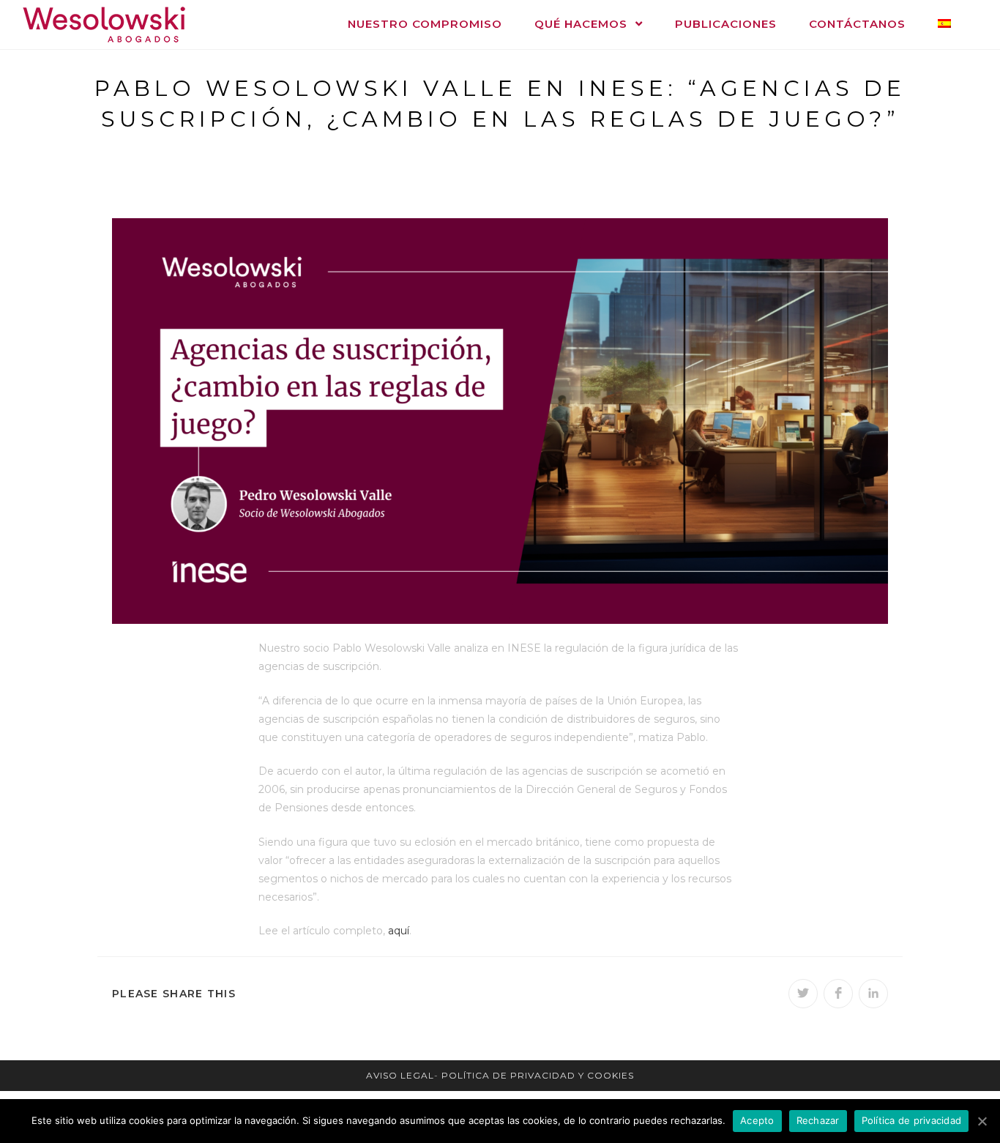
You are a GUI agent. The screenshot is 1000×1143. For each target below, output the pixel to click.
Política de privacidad (912, 1120)
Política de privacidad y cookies (537, 1075)
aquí (398, 930)
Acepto (757, 1120)
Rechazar (818, 1120)
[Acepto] (981, 1121)
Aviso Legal (400, 1075)
